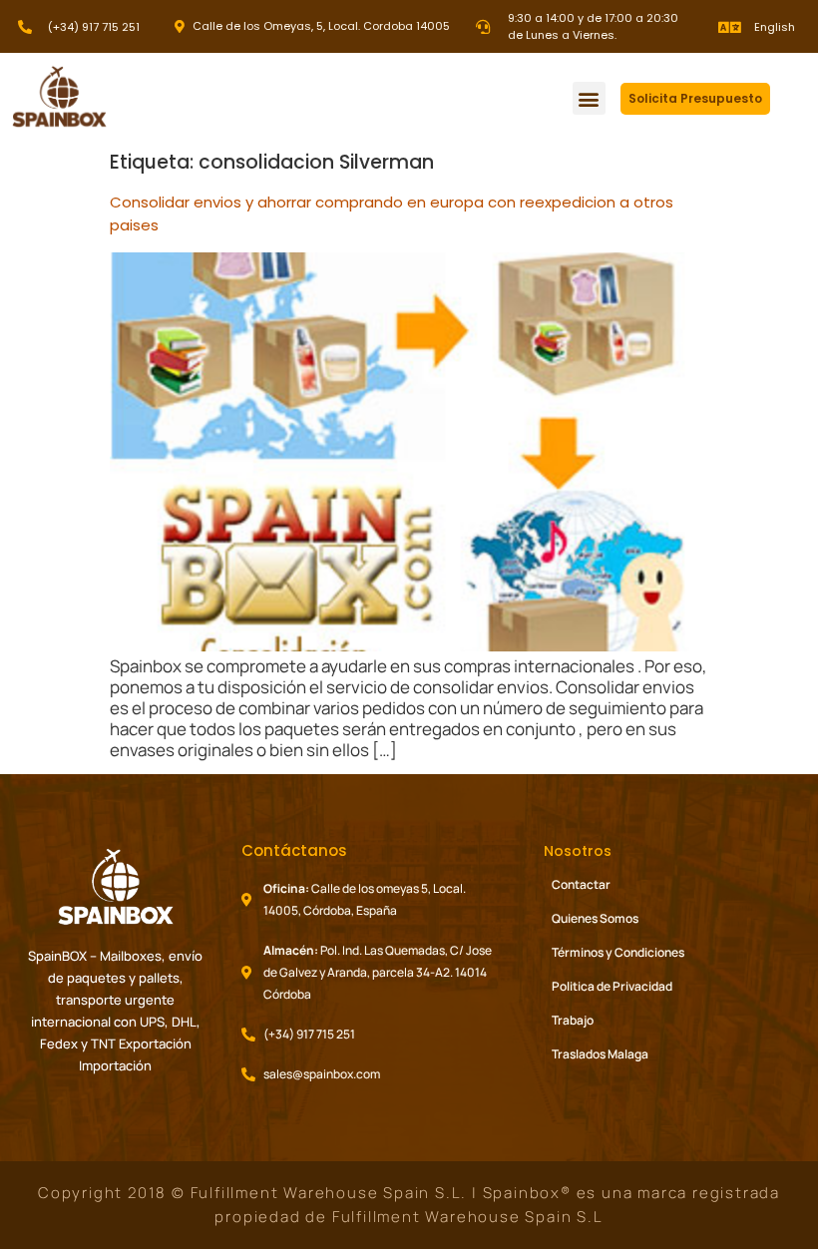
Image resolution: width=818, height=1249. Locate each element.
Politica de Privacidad (612, 986)
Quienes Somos (595, 918)
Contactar (581, 884)
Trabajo (573, 1020)
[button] (589, 98)
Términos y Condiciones (618, 952)
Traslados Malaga (600, 1053)
